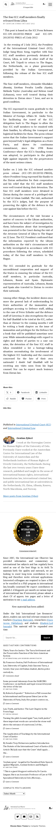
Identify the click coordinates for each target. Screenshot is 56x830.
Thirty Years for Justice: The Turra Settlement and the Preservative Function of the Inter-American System (26, 653)
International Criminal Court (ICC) (33, 424)
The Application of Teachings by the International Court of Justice (26, 735)
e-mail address (28, 599)
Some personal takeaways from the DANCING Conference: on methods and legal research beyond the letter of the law (27, 684)
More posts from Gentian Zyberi (20, 496)
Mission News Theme (19, 826)
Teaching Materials (22, 619)
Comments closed (12, 676)
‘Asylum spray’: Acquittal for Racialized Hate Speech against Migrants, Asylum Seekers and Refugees (27, 763)
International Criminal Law (21, 428)
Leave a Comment (12, 703)
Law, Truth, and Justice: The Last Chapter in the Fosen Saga (25, 710)
